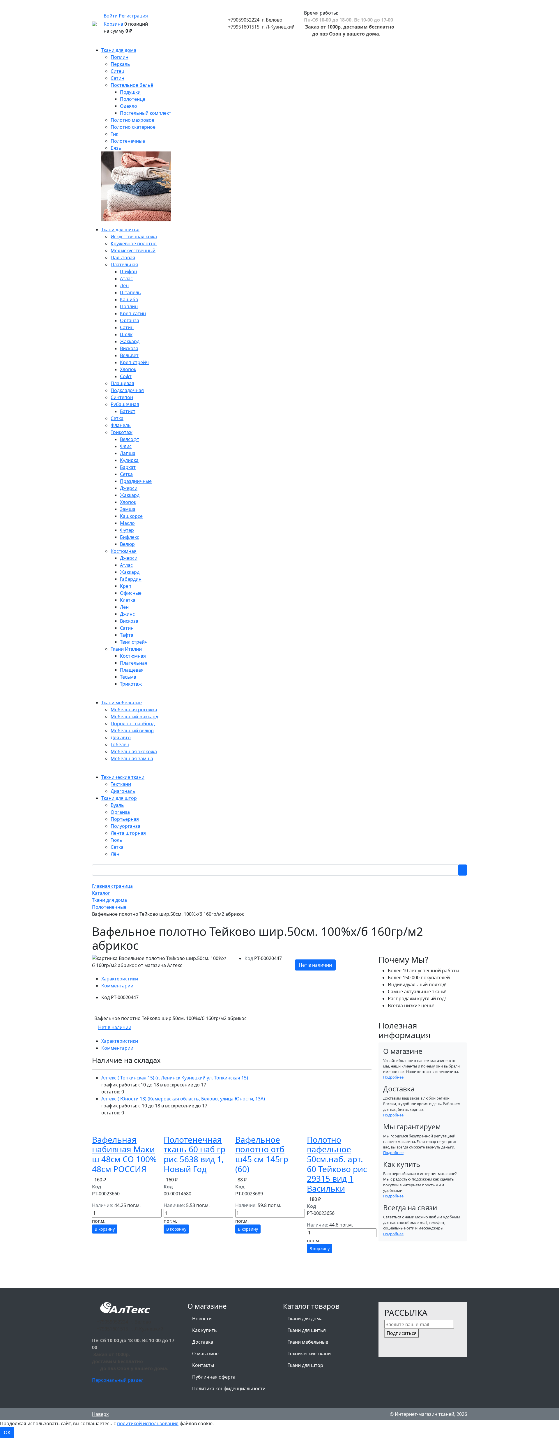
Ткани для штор (305, 1365)
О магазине (205, 1353)
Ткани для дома (305, 1318)
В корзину (105, 1229)
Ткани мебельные (308, 1342)
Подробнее (393, 1077)
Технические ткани (309, 1353)
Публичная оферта (214, 1377)
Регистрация (133, 16)
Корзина (113, 24)
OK (7, 1432)
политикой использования (147, 1423)
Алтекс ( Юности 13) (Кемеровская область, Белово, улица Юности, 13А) (183, 1098)
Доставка (202, 1342)
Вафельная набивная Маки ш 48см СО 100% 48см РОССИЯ (124, 1154)
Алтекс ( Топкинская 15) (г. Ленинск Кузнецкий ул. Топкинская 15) (174, 1077)
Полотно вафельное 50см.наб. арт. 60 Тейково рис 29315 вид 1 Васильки (337, 1164)
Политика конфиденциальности (229, 1388)
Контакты (203, 1365)
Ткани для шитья (307, 1330)
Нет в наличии (315, 965)
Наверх (100, 1414)
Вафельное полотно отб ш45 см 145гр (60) (261, 1154)
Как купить (204, 1330)
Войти (111, 16)
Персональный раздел (118, 1380)
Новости (202, 1318)
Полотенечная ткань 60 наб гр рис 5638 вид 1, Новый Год (194, 1154)
